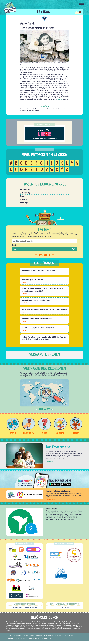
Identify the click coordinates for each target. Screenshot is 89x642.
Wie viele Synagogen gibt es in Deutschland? (38, 328)
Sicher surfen (69, 635)
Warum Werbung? (44, 124)
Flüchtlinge (24, 202)
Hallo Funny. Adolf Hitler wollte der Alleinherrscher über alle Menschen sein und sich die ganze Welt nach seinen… (24, 321)
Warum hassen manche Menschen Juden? (37, 300)
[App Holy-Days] (44, 479)
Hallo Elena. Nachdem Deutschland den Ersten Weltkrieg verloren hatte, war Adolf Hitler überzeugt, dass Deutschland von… (24, 293)
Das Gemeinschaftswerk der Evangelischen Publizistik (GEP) (24, 622)
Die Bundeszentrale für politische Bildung (30, 625)
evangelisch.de (24, 638)
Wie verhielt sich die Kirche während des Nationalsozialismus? (44, 309)
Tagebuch (23, 111)
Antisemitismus (25, 189)
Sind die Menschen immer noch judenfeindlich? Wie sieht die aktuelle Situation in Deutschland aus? (44, 338)
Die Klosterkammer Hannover (69, 625)
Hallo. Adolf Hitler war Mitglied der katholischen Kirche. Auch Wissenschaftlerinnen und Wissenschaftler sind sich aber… (24, 282)
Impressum (9, 635)
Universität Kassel (49, 623)
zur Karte (44, 409)
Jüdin (53, 109)
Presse (32, 635)
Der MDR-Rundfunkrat (34, 628)
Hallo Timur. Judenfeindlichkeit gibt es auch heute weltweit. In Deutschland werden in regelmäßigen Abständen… (24, 341)
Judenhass (35, 109)
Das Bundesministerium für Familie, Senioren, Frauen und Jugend (62, 622)
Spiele (13, 433)
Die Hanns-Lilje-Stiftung (63, 623)
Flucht (58, 109)
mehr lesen (50, 461)
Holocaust (23, 199)
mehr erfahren (51, 499)
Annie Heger (65, 607)
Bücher (60, 100)
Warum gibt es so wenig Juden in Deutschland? (39, 270)
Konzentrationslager (33, 111)
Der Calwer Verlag (22, 627)
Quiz (44, 433)
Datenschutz (17, 635)
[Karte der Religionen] (44, 392)
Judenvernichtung (44, 109)
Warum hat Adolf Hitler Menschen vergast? (37, 318)
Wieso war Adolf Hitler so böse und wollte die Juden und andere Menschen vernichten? (43, 290)
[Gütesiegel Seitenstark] (55, 555)
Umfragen (28, 433)
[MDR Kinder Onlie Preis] (61, 573)
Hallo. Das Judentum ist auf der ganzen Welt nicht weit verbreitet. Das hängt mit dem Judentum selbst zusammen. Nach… (24, 273)
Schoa (22, 196)
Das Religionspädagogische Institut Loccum (63, 627)
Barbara (28, 65)
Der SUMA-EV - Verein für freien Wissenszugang (56, 628)
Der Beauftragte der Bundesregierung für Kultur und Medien (24, 623)
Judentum (44, 18)
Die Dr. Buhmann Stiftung (51, 625)
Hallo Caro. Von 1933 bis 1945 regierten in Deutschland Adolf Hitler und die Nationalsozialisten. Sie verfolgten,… (24, 312)
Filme (76, 433)
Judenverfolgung (25, 109)
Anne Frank (64, 109)
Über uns (25, 635)
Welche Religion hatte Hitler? (32, 279)
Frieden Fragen (51, 508)
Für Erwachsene (48, 635)
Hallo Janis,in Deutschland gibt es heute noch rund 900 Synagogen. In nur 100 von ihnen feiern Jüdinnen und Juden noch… (24, 330)
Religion (15, 245)
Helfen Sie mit (59, 635)
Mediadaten (38, 635)
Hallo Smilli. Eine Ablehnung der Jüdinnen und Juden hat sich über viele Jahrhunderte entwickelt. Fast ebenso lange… (24, 302)
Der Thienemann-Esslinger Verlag (39, 627)
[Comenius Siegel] (74, 555)
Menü (81, 4)
